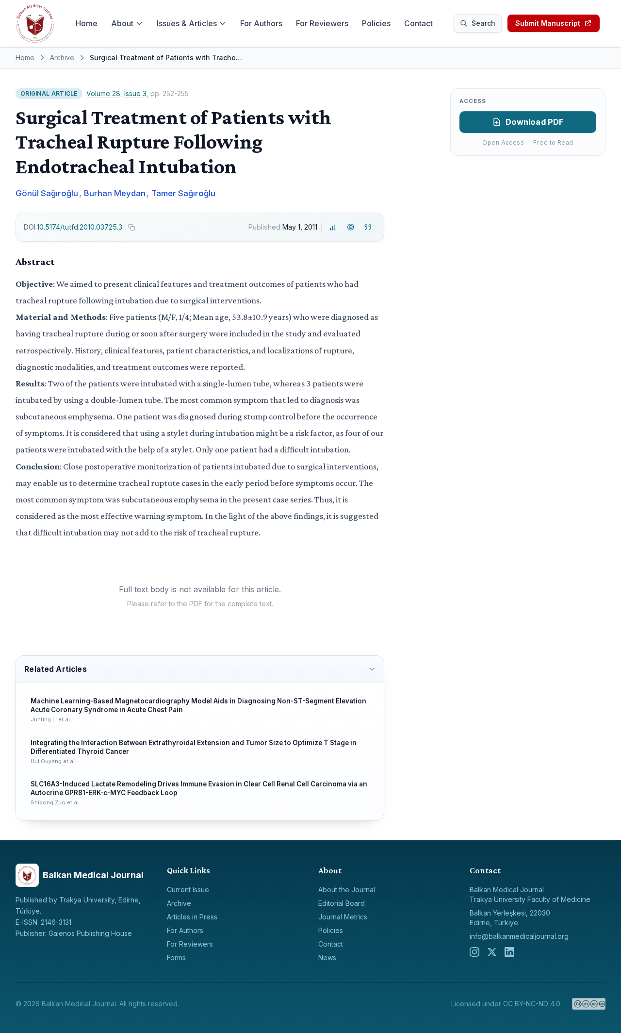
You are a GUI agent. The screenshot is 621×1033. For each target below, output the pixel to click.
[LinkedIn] (509, 952)
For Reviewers (322, 23)
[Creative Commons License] (588, 1004)
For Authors (261, 23)
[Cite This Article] (368, 227)
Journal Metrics (342, 917)
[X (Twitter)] (492, 952)
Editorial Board (341, 903)
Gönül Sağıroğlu (47, 193)
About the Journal (346, 889)
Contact (418, 23)
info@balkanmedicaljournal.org (519, 936)
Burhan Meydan (115, 193)
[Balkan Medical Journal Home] (35, 23)
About (122, 23)
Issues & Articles (187, 23)
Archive (62, 57)
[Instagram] (474, 952)
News (327, 957)
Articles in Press (192, 917)
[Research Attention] (351, 227)
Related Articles (55, 669)
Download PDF (535, 122)
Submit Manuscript (547, 23)
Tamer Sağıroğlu (183, 193)
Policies (376, 23)
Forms (176, 957)
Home (87, 23)
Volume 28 (103, 93)
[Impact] (333, 227)
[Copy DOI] (131, 227)
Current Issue (188, 889)
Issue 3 (135, 93)
